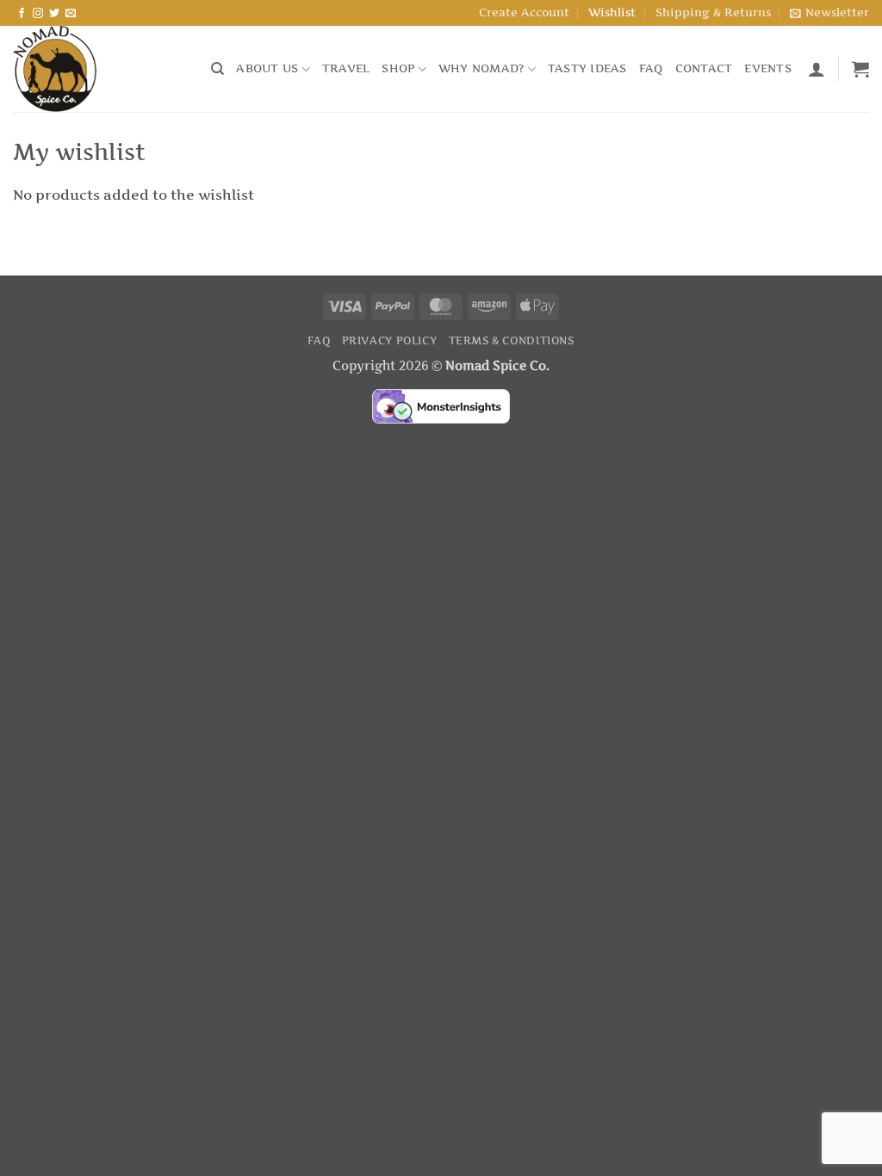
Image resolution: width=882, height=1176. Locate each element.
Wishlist (612, 12)
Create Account (524, 12)
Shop (398, 68)
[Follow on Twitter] (54, 14)
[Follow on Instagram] (38, 14)
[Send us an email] (70, 14)
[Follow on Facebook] (21, 14)
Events (768, 68)
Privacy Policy (390, 340)
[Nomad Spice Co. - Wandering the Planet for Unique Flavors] (99, 69)
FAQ (651, 68)
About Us (267, 68)
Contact (704, 68)
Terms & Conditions (512, 340)
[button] (829, 13)
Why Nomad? (481, 68)
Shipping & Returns (713, 12)
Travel (346, 68)
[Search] (217, 69)
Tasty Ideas (587, 68)
